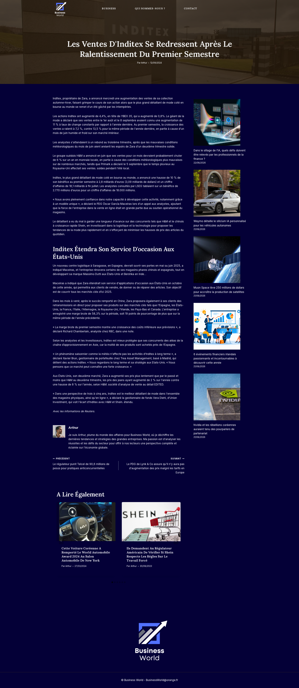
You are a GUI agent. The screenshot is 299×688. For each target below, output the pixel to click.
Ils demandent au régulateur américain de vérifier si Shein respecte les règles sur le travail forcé (150, 554)
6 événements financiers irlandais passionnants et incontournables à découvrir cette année (215, 358)
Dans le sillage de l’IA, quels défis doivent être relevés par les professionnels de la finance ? (219, 154)
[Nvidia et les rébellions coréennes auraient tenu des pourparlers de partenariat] (220, 397)
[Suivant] (176, 540)
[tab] (112, 582)
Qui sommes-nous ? (150, 8)
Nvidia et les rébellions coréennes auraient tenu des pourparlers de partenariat (215, 429)
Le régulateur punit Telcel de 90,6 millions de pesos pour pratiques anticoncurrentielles (81, 463)
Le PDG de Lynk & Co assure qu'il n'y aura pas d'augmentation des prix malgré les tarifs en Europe (155, 465)
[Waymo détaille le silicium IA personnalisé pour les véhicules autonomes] (220, 193)
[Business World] (60, 9)
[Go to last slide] (61, 540)
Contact (190, 8)
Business (109, 8)
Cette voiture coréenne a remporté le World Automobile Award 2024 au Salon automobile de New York (86, 554)
